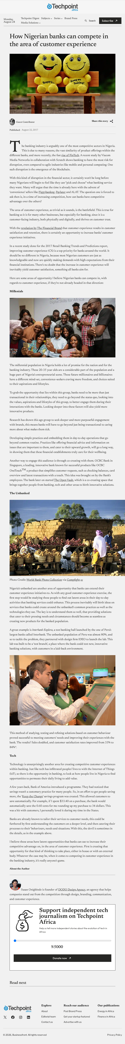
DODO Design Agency (71, 889)
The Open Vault (63, 480)
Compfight (73, 580)
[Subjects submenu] (51, 18)
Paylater (61, 192)
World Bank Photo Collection (44, 580)
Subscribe (107, 20)
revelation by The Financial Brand (41, 228)
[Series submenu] (61, 18)
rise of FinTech (70, 155)
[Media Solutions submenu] (40, 23)
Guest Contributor (25, 122)
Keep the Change (32, 796)
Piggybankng (47, 192)
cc (82, 580)
